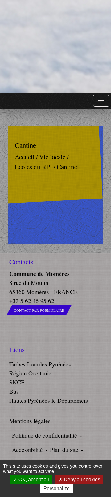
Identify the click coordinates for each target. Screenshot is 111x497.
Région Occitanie (30, 373)
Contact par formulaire (39, 310)
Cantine (67, 166)
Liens (17, 349)
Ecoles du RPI (33, 166)
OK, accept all (33, 479)
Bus (14, 391)
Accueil (25, 157)
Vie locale (52, 157)
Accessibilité (27, 449)
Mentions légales (30, 421)
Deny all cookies (81, 479)
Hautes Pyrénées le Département (48, 400)
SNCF (16, 382)
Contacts (21, 262)
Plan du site (64, 449)
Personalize (56, 488)
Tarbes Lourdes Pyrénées (40, 364)
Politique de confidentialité (44, 435)
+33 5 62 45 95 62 (31, 301)
